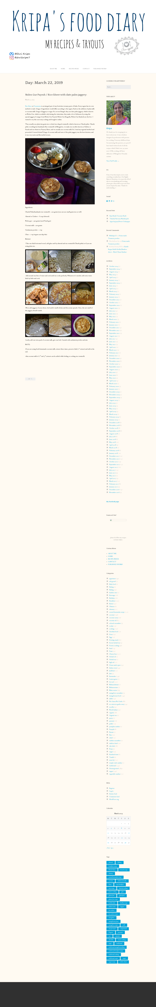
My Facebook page (112, 501)
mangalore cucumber (116, 693)
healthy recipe (123, 903)
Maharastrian (113, 687)
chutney (111, 609)
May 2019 (112, 409)
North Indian (113, 710)
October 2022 (113, 303)
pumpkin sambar (114, 727)
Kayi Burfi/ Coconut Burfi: (118, 216)
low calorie (111, 910)
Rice (110, 735)
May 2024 (112, 275)
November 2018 (114, 425)
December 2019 (114, 392)
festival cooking (123, 888)
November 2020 (114, 361)
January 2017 (113, 487)
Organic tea (113, 715)
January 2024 (113, 280)
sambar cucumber (115, 741)
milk (124, 925)
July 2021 (112, 339)
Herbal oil (112, 657)
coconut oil (112, 621)
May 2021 (112, 344)
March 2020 (113, 384)
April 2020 (112, 381)
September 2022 (114, 305)
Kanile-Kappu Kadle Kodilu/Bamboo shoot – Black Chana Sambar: (118, 249)
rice (109, 936)
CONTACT (86, 69)
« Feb (108, 848)
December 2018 (114, 423)
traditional (112, 766)
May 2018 (112, 442)
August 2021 (113, 336)
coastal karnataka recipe (116, 612)
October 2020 (113, 364)
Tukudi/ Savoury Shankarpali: (119, 219)
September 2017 (114, 465)
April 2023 (112, 289)
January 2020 (113, 389)
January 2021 (113, 356)
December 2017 (114, 456)
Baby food (112, 584)
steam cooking (122, 940)
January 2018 (113, 453)
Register (111, 788)
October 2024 (113, 266)
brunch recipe (123, 870)
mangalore (111, 918)
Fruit (110, 651)
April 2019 (112, 411)
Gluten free (113, 654)
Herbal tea (112, 660)
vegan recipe (112, 962)
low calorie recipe (113, 914)
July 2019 (112, 403)
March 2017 (113, 481)
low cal (111, 682)
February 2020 (114, 386)
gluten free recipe (113, 899)
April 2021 (112, 347)
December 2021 (114, 328)
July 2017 (112, 470)
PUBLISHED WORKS (99, 69)
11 (108, 833)
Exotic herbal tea (114, 643)
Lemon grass (113, 679)
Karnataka (112, 676)
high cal (111, 662)
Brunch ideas (112, 870)
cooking (111, 629)
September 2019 (114, 397)
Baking (111, 587)
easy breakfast (120, 884)
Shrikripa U (113, 236)
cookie (111, 626)
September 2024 (114, 269)
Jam (110, 674)
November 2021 (114, 330)
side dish (112, 746)
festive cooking (112, 892)
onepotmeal (123, 929)
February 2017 (114, 484)
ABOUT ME (53, 69)
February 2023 (114, 294)
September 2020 (114, 367)
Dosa (111, 634)
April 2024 (112, 277)
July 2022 (112, 311)
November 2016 (114, 492)
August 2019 (113, 400)
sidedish (117, 936)
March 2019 (113, 414)
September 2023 (114, 283)
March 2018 (113, 448)
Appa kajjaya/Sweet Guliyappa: (120, 222)
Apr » (112, 848)
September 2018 (114, 431)
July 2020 (112, 372)
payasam (120, 932)
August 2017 (113, 467)
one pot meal (112, 929)
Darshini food (113, 632)
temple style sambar (115, 763)
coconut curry (113, 618)
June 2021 (112, 342)
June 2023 (112, 286)
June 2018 (112, 439)
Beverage (112, 595)
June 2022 (112, 314)
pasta (111, 718)
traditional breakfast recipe (116, 951)
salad (111, 738)
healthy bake (112, 903)
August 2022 (113, 308)
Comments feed (114, 797)
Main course (113, 690)
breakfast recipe (113, 866)
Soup (111, 749)
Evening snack (113, 640)
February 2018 (114, 451)
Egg (110, 637)
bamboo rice (113, 593)
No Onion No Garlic (115, 701)
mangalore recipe (113, 925)
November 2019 (114, 395)
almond (111, 862)
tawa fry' (112, 760)
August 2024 (113, 272)
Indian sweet (113, 668)
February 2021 (114, 353)
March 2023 (113, 291)
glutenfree (122, 896)
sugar (111, 752)
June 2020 (112, 375)
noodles (111, 707)
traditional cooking (114, 955)
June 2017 (112, 473)
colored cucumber (115, 623)
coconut (111, 615)
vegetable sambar (114, 774)
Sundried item (113, 755)
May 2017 (112, 476)
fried (110, 648)
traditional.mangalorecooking (116, 947)
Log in (111, 791)
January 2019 (113, 420)
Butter (111, 604)
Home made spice (115, 665)
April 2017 (112, 478)
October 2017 (113, 462)
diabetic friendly (122, 881)
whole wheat (123, 962)
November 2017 (114, 459)
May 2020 (112, 378)
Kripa (109, 128)
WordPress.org (114, 799)
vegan (111, 771)
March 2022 (113, 319)
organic (111, 713)
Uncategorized (114, 769)
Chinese (111, 607)
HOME (63, 69)
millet (111, 699)
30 (125, 843)
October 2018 (113, 428)
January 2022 (113, 325)
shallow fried (113, 743)
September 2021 (114, 333)
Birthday (112, 598)
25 (108, 843)
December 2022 (114, 300)
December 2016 (114, 490)
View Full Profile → (112, 161)
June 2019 (112, 406)
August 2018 (113, 434)
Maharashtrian (114, 685)
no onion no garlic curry (116, 704)
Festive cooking (114, 646)
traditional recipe (113, 958)
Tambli (111, 757)
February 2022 (114, 322)
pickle (111, 724)
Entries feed (113, 794)
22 (122, 838)
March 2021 (113, 350)
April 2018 (112, 445)
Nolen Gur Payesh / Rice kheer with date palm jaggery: (56, 94)
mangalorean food (115, 696)
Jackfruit (112, 671)
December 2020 (114, 358)
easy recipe (111, 888)
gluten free (111, 896)
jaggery (122, 907)
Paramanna (37, 106)
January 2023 (113, 297)
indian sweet (112, 907)
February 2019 (114, 417)
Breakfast (112, 601)
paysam (111, 721)
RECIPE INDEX (74, 69)
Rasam (111, 732)
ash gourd (112, 581)
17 (129, 833)
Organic (111, 932)
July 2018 (112, 437)
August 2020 (113, 370)
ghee (122, 892)
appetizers (112, 579)
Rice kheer (28, 106)
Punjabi (111, 729)
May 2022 (112, 317)
